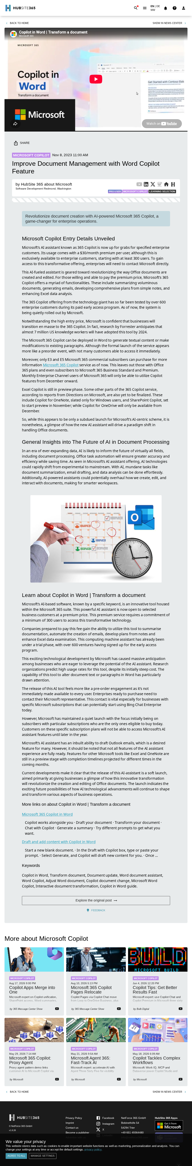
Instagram (108, 1123)
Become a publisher (77, 1132)
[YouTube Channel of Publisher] (139, 185)
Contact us (72, 1127)
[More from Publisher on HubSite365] (173, 185)
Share (25, 142)
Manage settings (43, 1155)
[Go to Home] (20, 8)
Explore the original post (94, 900)
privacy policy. (93, 1149)
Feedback (98, 910)
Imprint (70, 1122)
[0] (165, 8)
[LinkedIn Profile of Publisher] (146, 185)
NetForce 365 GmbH (133, 1117)
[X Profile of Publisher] (152, 185)
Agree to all (16, 1155)
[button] (155, 10)
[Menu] (144, 8)
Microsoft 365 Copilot (61, 364)
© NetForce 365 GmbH (20, 1126)
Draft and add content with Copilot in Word (59, 841)
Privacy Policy (74, 1117)
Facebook (108, 1117)
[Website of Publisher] (166, 185)
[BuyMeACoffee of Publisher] (159, 185)
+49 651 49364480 (132, 1132)
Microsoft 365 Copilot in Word (47, 814)
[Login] (183, 8)
